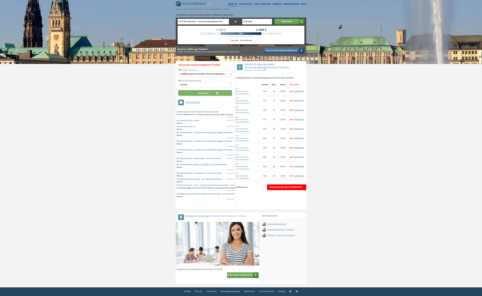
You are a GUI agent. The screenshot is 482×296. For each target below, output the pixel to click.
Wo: (189, 80)
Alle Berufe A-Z (240, 187)
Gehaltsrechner (263, 4)
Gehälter (232, 4)
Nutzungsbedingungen (230, 291)
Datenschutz (249, 291)
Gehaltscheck (246, 4)
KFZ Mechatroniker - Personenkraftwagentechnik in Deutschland (261, 78)
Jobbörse (277, 4)
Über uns (198, 291)
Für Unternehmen (266, 291)
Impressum (211, 291)
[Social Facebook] (291, 291)
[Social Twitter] (297, 291)
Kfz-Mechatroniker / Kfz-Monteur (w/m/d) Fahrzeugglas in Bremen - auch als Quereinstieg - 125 (217, 150)
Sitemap (281, 291)
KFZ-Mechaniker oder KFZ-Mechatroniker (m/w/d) (197, 112)
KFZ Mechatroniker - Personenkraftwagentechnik (243, 91)
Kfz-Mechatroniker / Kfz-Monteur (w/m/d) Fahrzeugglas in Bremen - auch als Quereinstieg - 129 (217, 132)
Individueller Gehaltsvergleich (285, 187)
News (303, 4)
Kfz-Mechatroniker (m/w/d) (187, 120)
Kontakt (187, 291)
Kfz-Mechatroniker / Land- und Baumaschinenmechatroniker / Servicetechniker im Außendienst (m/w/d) (220, 185)
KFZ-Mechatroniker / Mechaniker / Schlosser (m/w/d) (198, 158)
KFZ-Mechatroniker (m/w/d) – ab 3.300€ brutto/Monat (199, 179)
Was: (187, 70)
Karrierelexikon (291, 4)
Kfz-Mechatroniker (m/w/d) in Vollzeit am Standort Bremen (201, 164)
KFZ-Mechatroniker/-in (186, 126)
